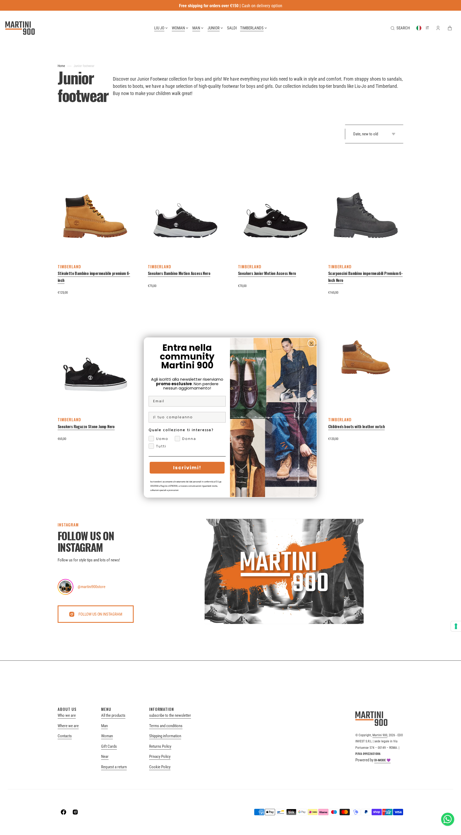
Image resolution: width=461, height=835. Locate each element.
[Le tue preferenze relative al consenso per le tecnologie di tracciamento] (456, 626)
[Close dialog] (311, 343)
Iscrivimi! (187, 467)
